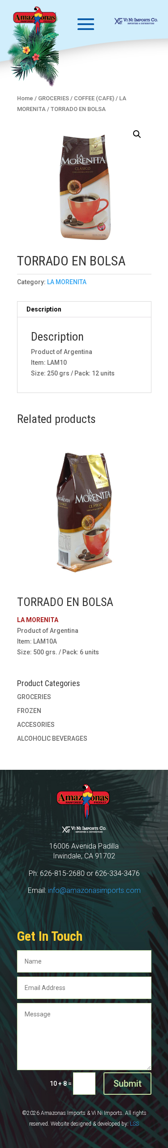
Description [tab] (43, 309)
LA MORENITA (66, 282)
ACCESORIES (36, 724)
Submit (127, 1083)
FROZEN (29, 710)
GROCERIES (34, 696)
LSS (134, 1124)
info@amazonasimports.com (94, 890)
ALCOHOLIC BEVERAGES (52, 738)
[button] (137, 134)
